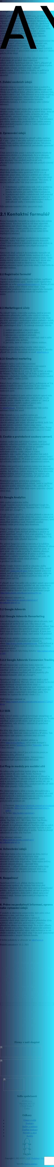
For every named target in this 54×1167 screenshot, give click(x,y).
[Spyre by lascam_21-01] (13, 1067)
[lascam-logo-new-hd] (13, 1051)
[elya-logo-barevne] (13, 1084)
